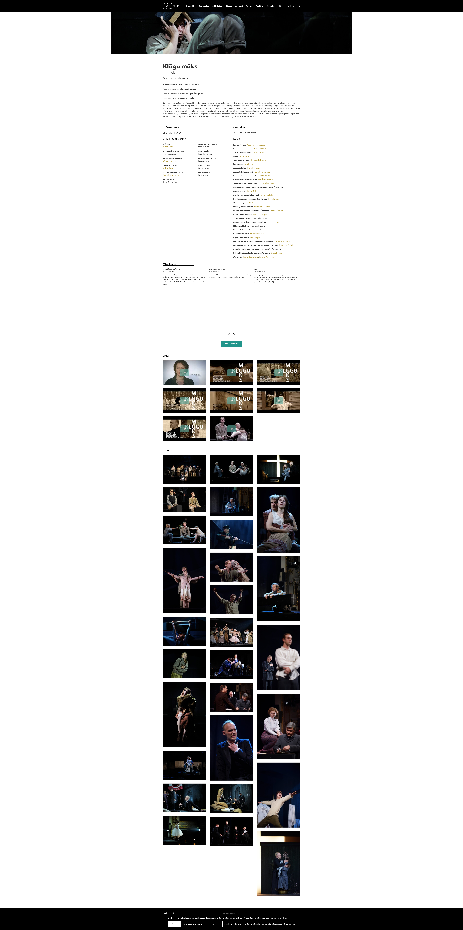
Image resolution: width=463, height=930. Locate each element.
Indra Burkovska (250, 256)
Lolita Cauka (258, 152)
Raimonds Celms (262, 206)
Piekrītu (174, 924)
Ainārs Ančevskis (278, 210)
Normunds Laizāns (258, 160)
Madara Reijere (265, 179)
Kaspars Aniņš (286, 245)
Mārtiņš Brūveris (282, 241)
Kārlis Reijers (260, 148)
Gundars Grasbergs (256, 144)
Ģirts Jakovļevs (257, 233)
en (279, 6)
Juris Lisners (273, 221)
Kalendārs (190, 6)
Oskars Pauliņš (169, 160)
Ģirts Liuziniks (267, 194)
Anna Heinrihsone (171, 174)
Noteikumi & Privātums (230, 913)
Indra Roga (168, 146)
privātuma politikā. (280, 918)
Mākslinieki (217, 6)
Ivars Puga (255, 237)
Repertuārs (204, 6)
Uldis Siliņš (251, 202)
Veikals (270, 6)
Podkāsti (259, 6)
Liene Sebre (244, 156)
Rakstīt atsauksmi (231, 343)
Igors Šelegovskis (262, 171)
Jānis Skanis (276, 252)
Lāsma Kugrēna (266, 256)
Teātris (249, 6)
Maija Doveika (251, 164)
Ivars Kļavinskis (254, 167)
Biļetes (229, 6)
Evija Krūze (273, 198)
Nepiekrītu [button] (215, 924)
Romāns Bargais (260, 214)
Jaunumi (239, 6)
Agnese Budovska (267, 183)
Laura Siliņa (252, 191)
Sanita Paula (264, 175)
